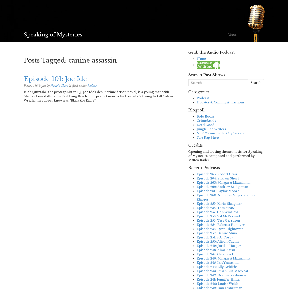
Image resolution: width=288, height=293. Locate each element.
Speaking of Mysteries (53, 35)
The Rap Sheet (208, 137)
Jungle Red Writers (211, 129)
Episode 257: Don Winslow (217, 212)
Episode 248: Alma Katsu (216, 250)
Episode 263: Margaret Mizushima (223, 183)
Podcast (92, 86)
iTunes (202, 59)
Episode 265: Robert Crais (217, 174)
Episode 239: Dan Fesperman (219, 288)
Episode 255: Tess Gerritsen (218, 220)
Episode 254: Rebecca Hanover (221, 225)
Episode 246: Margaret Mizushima (223, 258)
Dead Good (205, 125)
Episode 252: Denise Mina (217, 233)
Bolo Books (206, 116)
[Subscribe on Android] (208, 65)
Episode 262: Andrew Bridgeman (222, 187)
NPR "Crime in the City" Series (220, 133)
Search (256, 83)
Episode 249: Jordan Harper (219, 246)
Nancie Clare (59, 86)
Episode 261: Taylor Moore (218, 191)
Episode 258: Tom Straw (215, 208)
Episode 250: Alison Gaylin (218, 241)
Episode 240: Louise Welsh (217, 284)
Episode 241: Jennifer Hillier (219, 279)
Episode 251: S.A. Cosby (215, 237)
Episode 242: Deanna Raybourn (221, 275)
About (232, 35)
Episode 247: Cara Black (215, 254)
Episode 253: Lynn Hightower (220, 229)
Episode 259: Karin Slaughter (219, 204)
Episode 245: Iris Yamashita (218, 263)
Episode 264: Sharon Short (218, 178)
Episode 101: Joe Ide (55, 79)
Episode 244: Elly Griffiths (217, 267)
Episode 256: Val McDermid (218, 216)
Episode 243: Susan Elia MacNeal (222, 271)
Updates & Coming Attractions (220, 102)
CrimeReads (206, 121)
